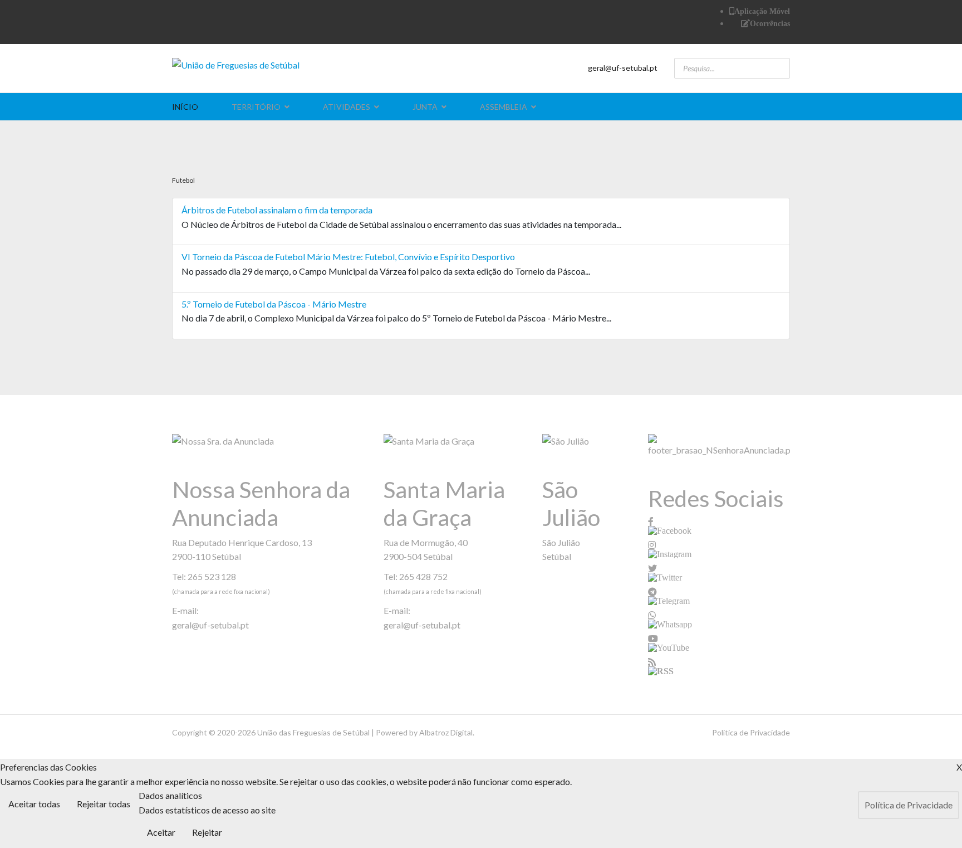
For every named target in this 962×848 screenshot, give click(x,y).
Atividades (346, 106)
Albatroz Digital (446, 732)
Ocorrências (770, 23)
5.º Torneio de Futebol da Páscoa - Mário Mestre (273, 304)
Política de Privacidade (751, 732)
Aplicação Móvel (762, 11)
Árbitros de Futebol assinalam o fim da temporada (276, 209)
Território (256, 106)
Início (185, 106)
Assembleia (503, 106)
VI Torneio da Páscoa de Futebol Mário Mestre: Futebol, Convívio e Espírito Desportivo (348, 256)
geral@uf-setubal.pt (622, 67)
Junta (425, 106)
